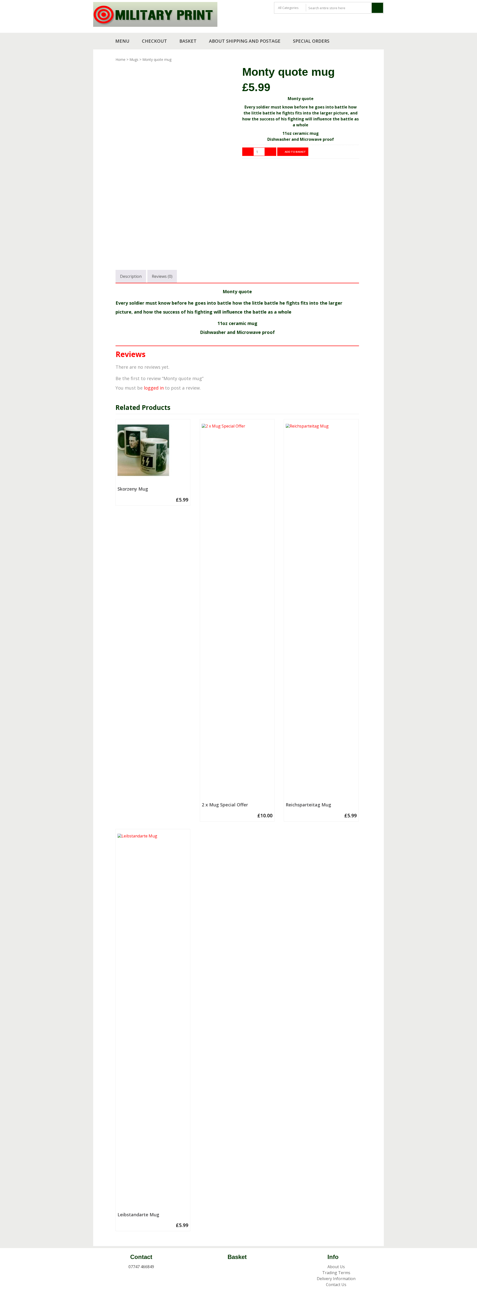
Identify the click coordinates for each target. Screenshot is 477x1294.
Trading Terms (336, 1272)
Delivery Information (336, 1278)
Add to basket (295, 151)
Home (120, 59)
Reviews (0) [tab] (162, 276)
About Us (336, 1266)
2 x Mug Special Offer (225, 805)
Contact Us (336, 1284)
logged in (154, 388)
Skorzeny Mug (133, 489)
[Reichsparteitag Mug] (321, 612)
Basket (188, 41)
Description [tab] (131, 276)
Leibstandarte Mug (138, 1215)
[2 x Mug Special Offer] (237, 612)
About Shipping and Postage (244, 41)
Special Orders (311, 41)
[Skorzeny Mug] (153, 454)
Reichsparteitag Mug (308, 805)
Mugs (133, 59)
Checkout (154, 41)
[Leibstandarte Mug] (153, 1022)
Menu (122, 41)
